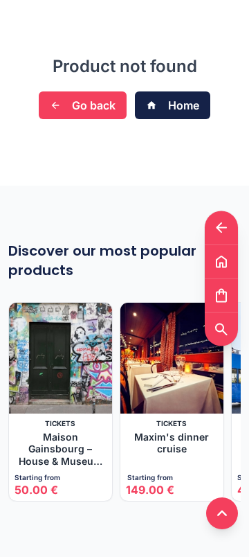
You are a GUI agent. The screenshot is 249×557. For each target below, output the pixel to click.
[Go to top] (222, 513)
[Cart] (221, 295)
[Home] (221, 261)
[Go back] (221, 228)
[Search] (221, 329)
